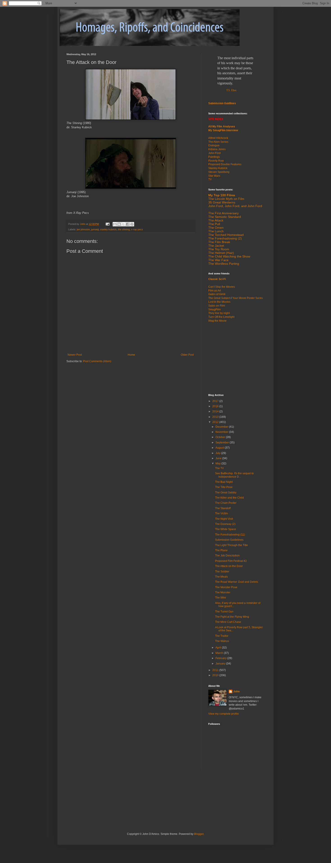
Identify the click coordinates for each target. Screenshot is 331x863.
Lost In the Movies (219, 301)
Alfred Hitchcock (218, 138)
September (222, 442)
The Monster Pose (226, 587)
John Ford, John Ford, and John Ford (235, 206)
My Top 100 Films (221, 195)
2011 (215, 670)
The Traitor (221, 635)
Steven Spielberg (218, 172)
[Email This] (115, 224)
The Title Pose (224, 487)
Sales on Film (216, 305)
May (218, 463)
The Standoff (223, 508)
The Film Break (219, 242)
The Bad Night (224, 481)
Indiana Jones (217, 149)
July (218, 453)
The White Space (225, 529)
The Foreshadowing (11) (230, 534)
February (221, 658)
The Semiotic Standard (224, 217)
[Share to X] (123, 224)
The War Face (218, 260)
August (220, 447)
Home (131, 354)
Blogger (199, 834)
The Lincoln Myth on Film (226, 199)
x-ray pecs (137, 229)
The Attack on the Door (229, 566)
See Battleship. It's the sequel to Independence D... (234, 475)
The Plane (221, 550)
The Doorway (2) (225, 524)
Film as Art (214, 290)
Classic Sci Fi (217, 279)
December (222, 426)
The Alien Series (218, 141)
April (218, 647)
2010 (215, 675)
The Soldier (222, 571)
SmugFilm (214, 309)
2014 (215, 411)
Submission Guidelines (229, 539)
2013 (215, 416)
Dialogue (214, 145)
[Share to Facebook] (127, 224)
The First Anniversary (223, 213)
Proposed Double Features (224, 164)
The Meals (221, 576)
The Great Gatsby (225, 492)
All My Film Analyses (221, 126)
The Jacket (216, 245)
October (220, 437)
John (236, 691)
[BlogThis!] (119, 224)
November (222, 432)
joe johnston (83, 229)
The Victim (221, 513)
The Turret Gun (224, 611)
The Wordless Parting (223, 263)
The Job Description (227, 555)
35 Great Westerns (221, 202)
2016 (215, 406)
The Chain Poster (225, 502)
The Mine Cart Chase (228, 622)
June (218, 458)
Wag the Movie (217, 320)
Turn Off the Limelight (221, 317)
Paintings (214, 156)
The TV (219, 468)
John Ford (214, 153)
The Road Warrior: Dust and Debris (236, 581)
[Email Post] (107, 224)
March (219, 653)
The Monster (222, 592)
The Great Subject (219, 298)
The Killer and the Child (229, 497)
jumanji (95, 229)
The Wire (220, 597)
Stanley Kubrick (217, 168)
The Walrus (222, 641)
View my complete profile (223, 713)
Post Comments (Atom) (97, 361)
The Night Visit (224, 518)
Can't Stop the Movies (221, 286)
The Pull (214, 224)
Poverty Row (216, 160)
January (220, 663)
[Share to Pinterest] (132, 224)
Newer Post (75, 354)
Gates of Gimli (216, 294)
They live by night (219, 313)
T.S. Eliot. (231, 90)
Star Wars (214, 175)
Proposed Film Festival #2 (231, 561)
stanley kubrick (108, 229)
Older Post (187, 354)
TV (210, 179)
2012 (215, 422)
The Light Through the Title (231, 545)
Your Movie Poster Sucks (247, 298)
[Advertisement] (236, 358)
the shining (124, 229)
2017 (215, 401)
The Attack (215, 220)
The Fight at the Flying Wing (232, 616)
